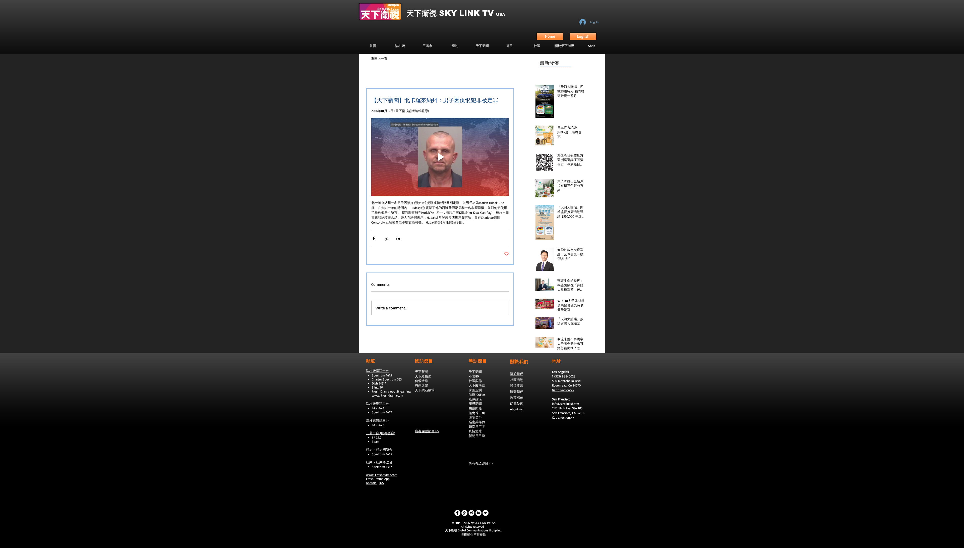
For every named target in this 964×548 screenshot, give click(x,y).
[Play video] (440, 157)
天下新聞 (421, 372)
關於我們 (516, 374)
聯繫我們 (516, 392)
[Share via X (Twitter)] (386, 238)
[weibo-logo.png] (471, 513)
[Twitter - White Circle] (486, 513)
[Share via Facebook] (373, 238)
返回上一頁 (379, 59)
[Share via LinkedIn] (398, 238)
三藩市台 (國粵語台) (380, 433)
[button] (509, 46)
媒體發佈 (516, 403)
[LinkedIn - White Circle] (478, 513)
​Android (371, 483)
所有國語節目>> (427, 431)
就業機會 (516, 397)
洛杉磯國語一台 (377, 371)
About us (516, 409)
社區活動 (516, 380)
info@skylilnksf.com (565, 404)
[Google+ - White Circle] (464, 513)
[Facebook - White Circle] (457, 513)
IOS (381, 483)
